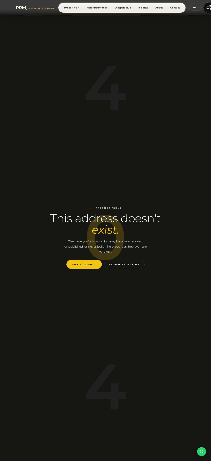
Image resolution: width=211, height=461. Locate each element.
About (159, 7)
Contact (175, 7)
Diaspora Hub (123, 7)
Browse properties (124, 264)
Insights (143, 7)
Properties (70, 7)
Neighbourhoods (97, 7)
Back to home (84, 264)
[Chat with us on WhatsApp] (201, 451)
